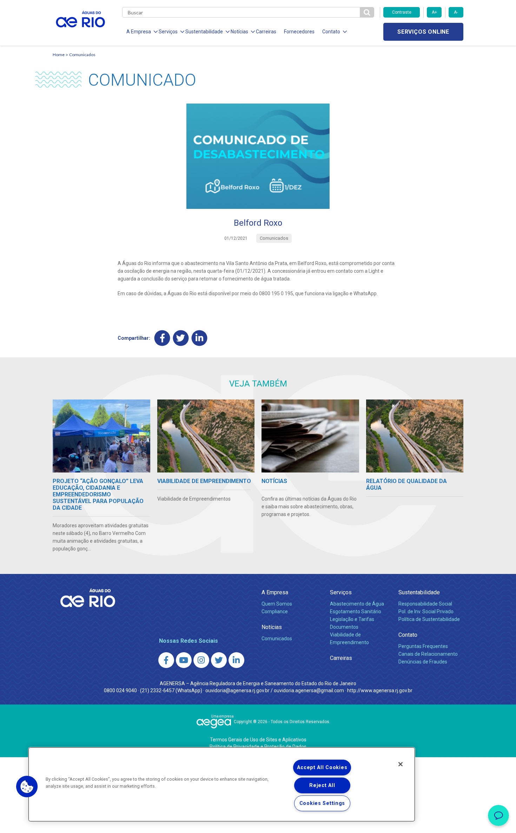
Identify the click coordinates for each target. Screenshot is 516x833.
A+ (434, 12)
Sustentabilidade (419, 592)
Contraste (401, 12)
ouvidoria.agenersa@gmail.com (309, 690)
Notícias (272, 627)
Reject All (322, 785)
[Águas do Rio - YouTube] (184, 660)
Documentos (344, 627)
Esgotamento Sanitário (355, 611)
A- (456, 12)
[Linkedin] (199, 338)
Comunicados (82, 54)
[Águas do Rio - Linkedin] (236, 660)
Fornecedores (299, 31)
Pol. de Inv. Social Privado (426, 611)
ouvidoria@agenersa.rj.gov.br (237, 690)
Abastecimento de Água (357, 604)
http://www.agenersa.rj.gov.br (379, 690)
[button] (27, 786)
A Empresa (275, 592)
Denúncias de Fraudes (422, 662)
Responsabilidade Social (425, 604)
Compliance (275, 611)
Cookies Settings (322, 803)
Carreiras (266, 31)
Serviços (341, 592)
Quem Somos (277, 604)
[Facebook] (162, 338)
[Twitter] (181, 338)
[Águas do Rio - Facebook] (166, 660)
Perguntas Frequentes (423, 646)
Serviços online (423, 31)
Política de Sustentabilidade (429, 619)
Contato (407, 635)
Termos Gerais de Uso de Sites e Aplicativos (258, 739)
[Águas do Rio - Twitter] (219, 660)
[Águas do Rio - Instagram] (201, 660)
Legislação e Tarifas (352, 619)
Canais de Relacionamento (428, 654)
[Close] (400, 764)
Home (59, 54)
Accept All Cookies (322, 768)
